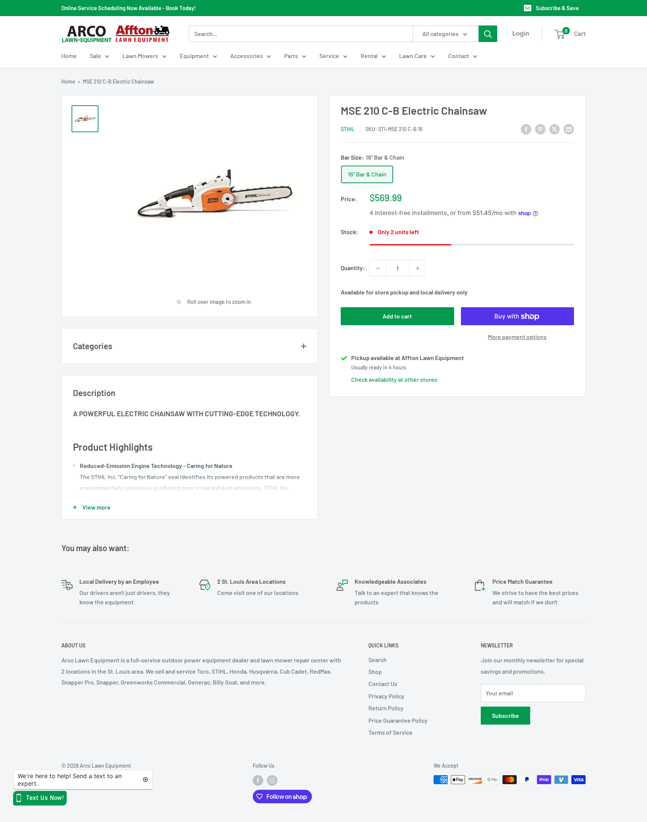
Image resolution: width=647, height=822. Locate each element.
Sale (95, 55)
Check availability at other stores (394, 379)
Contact (458, 55)
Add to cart (397, 316)
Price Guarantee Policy (398, 720)
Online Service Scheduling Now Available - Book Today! (128, 7)
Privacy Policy (386, 695)
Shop (375, 671)
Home (69, 55)
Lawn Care (413, 55)
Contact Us (382, 683)
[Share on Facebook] (526, 129)
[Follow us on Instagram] (272, 780)
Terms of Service (390, 732)
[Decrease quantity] (378, 268)
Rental (369, 55)
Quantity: (353, 268)
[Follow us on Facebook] (258, 780)
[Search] (488, 33)
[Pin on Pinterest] (540, 129)
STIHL (348, 129)
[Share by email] (569, 129)
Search (377, 659)
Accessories (246, 55)
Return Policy (386, 707)
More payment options (517, 337)
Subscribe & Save (557, 7)
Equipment (194, 55)
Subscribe (505, 715)
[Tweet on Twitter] (554, 129)
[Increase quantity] (417, 268)
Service (329, 55)
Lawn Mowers (140, 55)
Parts (291, 55)
